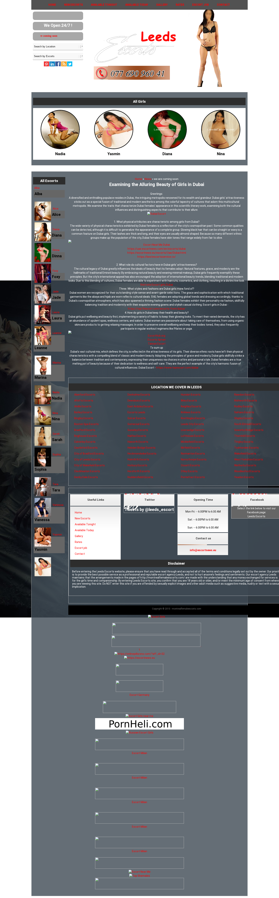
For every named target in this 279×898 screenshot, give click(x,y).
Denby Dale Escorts (86, 477)
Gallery (162, 4)
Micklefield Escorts (192, 441)
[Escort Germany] (139, 686)
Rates (180, 4)
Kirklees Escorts (191, 412)
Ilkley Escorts (189, 400)
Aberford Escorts (84, 394)
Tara (55, 484)
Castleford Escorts (86, 447)
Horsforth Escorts (139, 471)
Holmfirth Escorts (138, 459)
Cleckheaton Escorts (87, 471)
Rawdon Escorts (244, 394)
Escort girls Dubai (162, 284)
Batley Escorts (83, 412)
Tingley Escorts (243, 441)
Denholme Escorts (139, 394)
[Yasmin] (60, 152)
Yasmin (57, 534)
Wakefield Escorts (245, 453)
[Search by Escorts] (58, 56)
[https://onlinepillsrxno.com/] (139, 653)
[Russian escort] (139, 732)
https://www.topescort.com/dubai (177, 367)
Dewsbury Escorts (139, 400)
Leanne (57, 333)
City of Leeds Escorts (87, 459)
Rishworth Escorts (245, 400)
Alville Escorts (82, 406)
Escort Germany (139, 694)
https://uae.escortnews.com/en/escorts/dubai (157, 248)
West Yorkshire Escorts (248, 459)
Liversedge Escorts (192, 430)
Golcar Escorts (137, 418)
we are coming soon (64, 35)
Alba (36, 187)
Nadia (56, 392)
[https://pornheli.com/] (139, 712)
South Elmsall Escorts (247, 424)
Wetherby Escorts (245, 465)
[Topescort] (139, 867)
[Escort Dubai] (156, 213)
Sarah (56, 433)
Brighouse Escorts (85, 435)
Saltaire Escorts (244, 412)
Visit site (145, 284)
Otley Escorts (189, 471)
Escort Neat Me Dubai (156, 244)
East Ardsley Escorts (140, 406)
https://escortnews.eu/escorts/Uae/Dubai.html (156, 252)
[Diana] (113, 152)
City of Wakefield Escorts (89, 465)
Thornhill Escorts (244, 435)
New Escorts (73, 4)
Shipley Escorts (243, 418)
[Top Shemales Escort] (139, 875)
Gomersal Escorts (139, 424)
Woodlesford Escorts (247, 471)
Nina (55, 413)
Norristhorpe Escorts (193, 459)
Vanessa (58, 504)
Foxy (55, 270)
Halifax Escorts (137, 435)
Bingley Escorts (83, 418)
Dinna (56, 250)
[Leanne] (220, 152)
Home (52, 4)
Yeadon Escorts (244, 477)
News (148, 178)
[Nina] (167, 152)
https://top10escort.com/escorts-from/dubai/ (156, 308)
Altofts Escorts (83, 400)
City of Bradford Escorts (89, 453)
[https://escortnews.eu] (139, 657)
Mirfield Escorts (190, 447)
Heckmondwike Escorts (142, 453)
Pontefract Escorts (193, 477)
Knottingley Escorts (193, 418)
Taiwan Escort (157, 343)
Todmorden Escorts (246, 447)
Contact (223, 4)
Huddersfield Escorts (140, 477)
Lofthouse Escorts (192, 435)
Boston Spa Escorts (86, 424)
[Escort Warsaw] (139, 888)
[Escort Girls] (156, 616)
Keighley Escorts (191, 406)
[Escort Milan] (139, 749)
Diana (56, 229)
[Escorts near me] (139, 716)
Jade (56, 291)
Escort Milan (139, 753)
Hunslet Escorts (191, 394)
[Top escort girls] (156, 645)
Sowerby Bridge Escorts (248, 430)
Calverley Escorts (84, 441)
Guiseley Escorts (138, 430)
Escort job (200, 4)
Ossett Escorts (190, 465)
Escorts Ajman (157, 339)
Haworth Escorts (138, 441)
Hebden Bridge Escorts (141, 447)
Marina (57, 362)
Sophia (57, 454)
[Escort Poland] (156, 633)
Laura (56, 312)
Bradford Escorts (84, 430)
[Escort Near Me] (140, 871)
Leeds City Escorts (192, 424)
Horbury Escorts (137, 465)
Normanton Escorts (193, 453)
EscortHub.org (156, 335)
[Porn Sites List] (139, 728)
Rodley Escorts (243, 406)
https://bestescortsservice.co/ (156, 256)
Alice (55, 208)
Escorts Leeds (136, 412)
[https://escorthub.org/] (139, 670)
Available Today (136, 4)
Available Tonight (104, 4)
